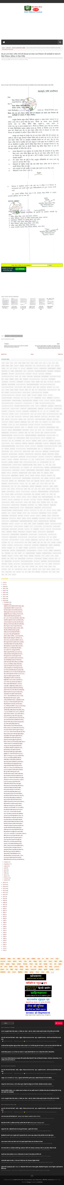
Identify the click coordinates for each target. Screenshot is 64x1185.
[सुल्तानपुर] (34, 972)
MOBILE (46, 478)
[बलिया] (52, 964)
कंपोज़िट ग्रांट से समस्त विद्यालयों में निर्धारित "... (12, 632)
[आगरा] (25, 959)
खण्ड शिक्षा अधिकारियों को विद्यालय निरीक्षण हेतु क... (13, 827)
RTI (55, 518)
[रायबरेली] (24, 969)
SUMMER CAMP (27, 545)
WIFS (3, 566)
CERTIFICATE (56, 397)
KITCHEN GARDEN (44, 462)
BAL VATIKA (57, 381)
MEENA (51, 472)
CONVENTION (11, 411)
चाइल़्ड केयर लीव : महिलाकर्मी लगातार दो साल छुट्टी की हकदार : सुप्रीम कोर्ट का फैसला (19, 1129)
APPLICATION (37, 376)
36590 (36, 363)
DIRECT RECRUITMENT (40, 419)
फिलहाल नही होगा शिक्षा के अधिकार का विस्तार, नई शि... (14, 628)
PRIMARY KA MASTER (14, 507)
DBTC (3, 416)
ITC (29, 459)
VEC (2, 561)
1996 (4, 926)
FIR (57, 435)
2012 (4, 894)
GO (13, 440)
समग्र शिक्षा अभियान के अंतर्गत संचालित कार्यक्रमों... (13, 819)
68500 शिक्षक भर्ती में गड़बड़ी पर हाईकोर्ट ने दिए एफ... (13, 735)
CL (33, 403)
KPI (50, 462)
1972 (4, 948)
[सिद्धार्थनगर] (23, 972)
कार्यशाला (50, 566)
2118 (4, 582)
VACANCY (45, 558)
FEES (42, 432)
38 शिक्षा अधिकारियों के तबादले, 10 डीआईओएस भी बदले (14, 699)
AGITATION (4, 371)
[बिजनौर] (18, 967)
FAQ (33, 432)
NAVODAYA (4, 483)
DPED (29, 422)
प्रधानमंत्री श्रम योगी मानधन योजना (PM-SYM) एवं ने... (14, 795)
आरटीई (45, 566)
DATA (44, 414)
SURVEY (50, 545)
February (6, 878)
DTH (50, 422)
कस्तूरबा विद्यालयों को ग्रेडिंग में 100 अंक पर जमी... (13, 608)
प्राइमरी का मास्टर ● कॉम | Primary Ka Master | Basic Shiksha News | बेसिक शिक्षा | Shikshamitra (34, 1179)
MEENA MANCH (14, 475)
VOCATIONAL (17, 563)
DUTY (53, 422)
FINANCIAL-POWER (51, 435)
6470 (50, 363)
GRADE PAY (28, 440)
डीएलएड (25, 569)
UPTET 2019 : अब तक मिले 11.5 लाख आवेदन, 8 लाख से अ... (15, 833)
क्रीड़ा (9, 569)
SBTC (25, 523)
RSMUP (48, 518)
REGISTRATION (13, 515)
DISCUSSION (5, 422)
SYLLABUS (9, 547)
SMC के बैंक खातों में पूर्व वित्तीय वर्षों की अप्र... (12, 723)
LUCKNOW (26, 467)
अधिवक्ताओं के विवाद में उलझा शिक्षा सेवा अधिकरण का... (14, 849)
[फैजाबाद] (33, 964)
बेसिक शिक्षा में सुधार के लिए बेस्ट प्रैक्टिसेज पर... (12, 851)
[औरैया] (49, 959)
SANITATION (5, 523)
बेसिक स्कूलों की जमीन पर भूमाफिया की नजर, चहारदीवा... (14, 642)
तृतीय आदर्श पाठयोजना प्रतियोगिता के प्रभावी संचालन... (14, 761)
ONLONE (18, 491)
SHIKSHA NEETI (50, 531)
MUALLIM (37, 480)
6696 (53, 363)
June (5, 870)
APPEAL (24, 376)
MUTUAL (42, 480)
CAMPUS (40, 395)
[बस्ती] (57, 964)
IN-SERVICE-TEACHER (54, 451)
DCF (9, 416)
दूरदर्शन (29, 569)
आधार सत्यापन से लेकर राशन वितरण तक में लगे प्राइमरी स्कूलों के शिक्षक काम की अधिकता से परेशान (22, 1141)
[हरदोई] (49, 972)
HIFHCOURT (33, 446)
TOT (24, 553)
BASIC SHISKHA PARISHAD (8, 387)
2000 (4, 918)
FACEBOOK (21, 432)
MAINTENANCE (15, 470)
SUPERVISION (35, 545)
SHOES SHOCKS (41, 537)
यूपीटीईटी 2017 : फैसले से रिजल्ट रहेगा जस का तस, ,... (14, 753)
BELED (34, 387)
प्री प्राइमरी (18, 571)
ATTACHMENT (52, 379)
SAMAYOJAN (52, 521)
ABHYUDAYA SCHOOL (41, 365)
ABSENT (3, 368)
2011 (4, 896)
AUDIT (33, 381)
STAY (45, 542)
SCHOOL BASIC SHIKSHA (55, 523)
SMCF (51, 539)
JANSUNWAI (4, 462)
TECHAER (45, 550)
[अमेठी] (15, 959)
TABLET (20, 547)
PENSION (35, 497)
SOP (9, 542)
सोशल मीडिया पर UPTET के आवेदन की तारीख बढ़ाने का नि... (15, 671)
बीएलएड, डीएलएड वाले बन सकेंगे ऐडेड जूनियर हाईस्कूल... (14, 733)
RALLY (9, 513)
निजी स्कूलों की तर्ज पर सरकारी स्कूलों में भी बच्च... (13, 655)
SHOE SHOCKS (5, 537)
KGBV (21, 462)
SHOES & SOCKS (13, 537)
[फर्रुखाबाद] (21, 964)
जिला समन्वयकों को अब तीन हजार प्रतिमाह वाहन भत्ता (13, 775)
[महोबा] (47, 967)
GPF (23, 440)
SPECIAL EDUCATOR (19, 542)
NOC (8, 488)
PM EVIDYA (39, 499)
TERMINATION (57, 550)
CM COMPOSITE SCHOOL (7, 405)
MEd (42, 472)
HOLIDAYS (12, 448)
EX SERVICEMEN (49, 430)
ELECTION (30, 427)
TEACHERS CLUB (41, 547)
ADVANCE (36, 368)
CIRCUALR (52, 400)
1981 (4, 942)
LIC (43, 464)
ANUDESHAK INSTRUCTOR (8, 376)
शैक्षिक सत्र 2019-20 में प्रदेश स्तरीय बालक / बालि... (13, 835)
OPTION (7, 494)
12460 (7, 363)
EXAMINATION (5, 432)
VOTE (43, 563)
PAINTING (37, 494)
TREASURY (10, 555)
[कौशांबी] (22, 961)
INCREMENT (21, 454)
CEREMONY (49, 397)
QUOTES (54, 510)
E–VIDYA (10, 424)
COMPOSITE (23, 408)
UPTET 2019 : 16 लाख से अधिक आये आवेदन (12, 811)
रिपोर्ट (50, 571)
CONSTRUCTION (57, 408)
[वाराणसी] (48, 969)
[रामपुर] (18, 969)
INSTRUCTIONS (14, 456)
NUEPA (43, 488)
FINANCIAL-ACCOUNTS (18, 435)
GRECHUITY (57, 440)
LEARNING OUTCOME (27, 464)
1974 (4, 946)
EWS (44, 430)
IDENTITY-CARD (26, 451)
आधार (36, 566)
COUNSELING (25, 411)
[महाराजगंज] (43, 967)
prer (36, 505)
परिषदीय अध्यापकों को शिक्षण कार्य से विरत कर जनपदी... (14, 821)
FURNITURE (48, 438)
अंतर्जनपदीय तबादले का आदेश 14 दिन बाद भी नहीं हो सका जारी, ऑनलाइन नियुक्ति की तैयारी (20, 1160)
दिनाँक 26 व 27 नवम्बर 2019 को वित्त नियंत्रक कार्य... (13, 767)
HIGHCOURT (40, 446)
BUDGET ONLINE (26, 392)
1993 (4, 930)
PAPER (51, 494)
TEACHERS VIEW (5, 550)
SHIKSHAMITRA (23, 534)
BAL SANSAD (50, 381)
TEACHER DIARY (32, 547)
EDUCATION (37, 424)
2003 (4, 912)
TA (16, 547)
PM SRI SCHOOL (19, 502)
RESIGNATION (12, 518)
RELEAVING (20, 515)
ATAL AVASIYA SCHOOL (34, 379)
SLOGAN (22, 539)
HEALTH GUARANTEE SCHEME (18, 47)
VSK (46, 563)
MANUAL (9, 472)
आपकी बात (41, 566)
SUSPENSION (57, 545)
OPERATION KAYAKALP (43, 491)
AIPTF (25, 371)
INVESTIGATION (23, 459)
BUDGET (7, 392)
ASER (21, 379)
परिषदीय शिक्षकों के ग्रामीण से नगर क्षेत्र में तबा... (12, 677)
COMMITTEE (43, 405)
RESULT (24, 518)
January (6, 880)
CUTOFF (16, 414)
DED (13, 416)
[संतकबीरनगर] (6, 972)
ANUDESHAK (48, 373)
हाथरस (52, 972)
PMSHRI (26, 502)
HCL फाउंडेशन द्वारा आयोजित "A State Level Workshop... (15, 705)
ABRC (48, 365)
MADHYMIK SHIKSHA (6, 470)
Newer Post (3, 354)
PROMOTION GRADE (46, 507)
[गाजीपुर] (27, 961)
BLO (58, 387)
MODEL (58, 478)
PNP (30, 502)
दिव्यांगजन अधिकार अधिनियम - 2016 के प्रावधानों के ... (14, 636)
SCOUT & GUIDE (38, 526)
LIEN (47, 464)
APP (20, 376)
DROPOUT (45, 422)
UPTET (12, 558)
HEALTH (59, 443)
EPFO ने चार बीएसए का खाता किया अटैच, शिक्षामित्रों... (13, 813)
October (6, 862)
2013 (4, 892)
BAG (45, 381)
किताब (54, 566)
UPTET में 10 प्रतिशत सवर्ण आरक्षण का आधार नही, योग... (14, 717)
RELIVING (32, 515)
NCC (30, 483)
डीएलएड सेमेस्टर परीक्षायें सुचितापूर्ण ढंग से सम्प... (12, 853)
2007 (4, 904)
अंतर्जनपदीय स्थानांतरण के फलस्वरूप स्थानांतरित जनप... (14, 825)
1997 (4, 924)
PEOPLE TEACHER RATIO (47, 497)
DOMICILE (17, 422)
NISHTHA (32, 486)
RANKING (14, 513)
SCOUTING (20, 529)
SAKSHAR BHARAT (14, 521)
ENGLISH (10, 430)
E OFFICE (58, 422)
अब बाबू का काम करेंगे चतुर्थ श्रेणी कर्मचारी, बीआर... (13, 745)
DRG (40, 422)
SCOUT (31, 526)
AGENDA (59, 368)
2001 (4, 916)
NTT (39, 488)
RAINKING (4, 513)
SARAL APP (17, 523)
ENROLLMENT (26, 430)
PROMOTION (38, 507)
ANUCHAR (35, 373)
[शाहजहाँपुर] (54, 969)
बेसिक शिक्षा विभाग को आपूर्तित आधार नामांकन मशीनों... (13, 831)
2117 (4, 584)
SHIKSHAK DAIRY (5, 534)
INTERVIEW (16, 459)
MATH (30, 472)
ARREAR (6, 379)
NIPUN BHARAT (25, 486)
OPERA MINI (34, 491)
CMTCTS (37, 405)
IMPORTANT (45, 451)
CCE (25, 397)
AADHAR (22, 365)
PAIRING (43, 494)
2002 (4, 914)
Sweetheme (39, 1182)
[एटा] (44, 959)
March (5, 876)
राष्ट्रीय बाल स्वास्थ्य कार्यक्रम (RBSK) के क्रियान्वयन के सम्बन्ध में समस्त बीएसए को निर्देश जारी (21, 1154)
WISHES (7, 566)
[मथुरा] (37, 967)
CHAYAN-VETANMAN (16, 400)
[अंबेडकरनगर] (6, 959)
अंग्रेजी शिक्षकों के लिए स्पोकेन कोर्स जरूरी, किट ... (13, 737)
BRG (36, 389)
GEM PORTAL (5, 440)
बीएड (29, 571)
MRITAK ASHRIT (21, 480)
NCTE (46, 483)
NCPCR (41, 483)
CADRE (28, 395)
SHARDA (35, 531)
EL (26, 427)
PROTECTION (33, 510)
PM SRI (12, 502)
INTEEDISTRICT (48, 456)
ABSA (52, 365)
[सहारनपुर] (16, 972)
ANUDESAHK (41, 373)
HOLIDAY (7, 448)
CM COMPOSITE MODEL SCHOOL (47, 403)
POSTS (48, 502)
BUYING (24, 395)
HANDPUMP (46, 443)
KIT (38, 462)
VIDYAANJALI (37, 561)
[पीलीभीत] (4, 964)
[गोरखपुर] (37, 961)
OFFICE (53, 488)
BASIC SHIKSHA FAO (21, 384)
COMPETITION (58, 405)
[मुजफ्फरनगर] (60, 967)
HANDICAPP (31, 443)
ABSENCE (57, 365)
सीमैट (10, 574)
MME (42, 478)
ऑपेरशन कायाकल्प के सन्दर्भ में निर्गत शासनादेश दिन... (13, 725)
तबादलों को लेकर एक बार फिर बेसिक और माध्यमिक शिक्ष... (14, 689)
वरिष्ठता (54, 571)
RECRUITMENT (5, 515)
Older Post (60, 354)
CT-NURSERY (52, 411)
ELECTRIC (36, 427)
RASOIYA (19, 513)
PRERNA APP (46, 505)
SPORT (29, 542)
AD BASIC (23, 368)
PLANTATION (17, 499)
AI (9, 371)
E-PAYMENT (4, 424)
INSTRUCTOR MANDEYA (31, 456)
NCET (38, 483)
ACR (11, 368)
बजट (23, 571)
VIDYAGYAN (43, 561)
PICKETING (4, 499)
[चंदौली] (42, 961)
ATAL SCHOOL (44, 379)
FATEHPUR (37, 432)
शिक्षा (6, 574)
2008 (4, 902)
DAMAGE (39, 414)
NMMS (51, 486)
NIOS (19, 486)
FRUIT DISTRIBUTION (35, 438)
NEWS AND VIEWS (6, 486)
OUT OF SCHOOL (18, 494)
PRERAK (40, 505)
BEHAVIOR (29, 387)
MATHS (34, 472)
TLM (16, 553)
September (6, 864)
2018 (4, 882)
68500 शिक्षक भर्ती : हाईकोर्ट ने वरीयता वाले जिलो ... (13, 693)
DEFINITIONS (26, 416)
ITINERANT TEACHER (39, 459)
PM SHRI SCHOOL (6, 502)
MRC (16, 480)
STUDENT (4, 545)
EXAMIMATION (57, 430)
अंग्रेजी (27, 566)
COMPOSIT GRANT (15, 408)
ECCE (17, 424)
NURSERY (48, 488)
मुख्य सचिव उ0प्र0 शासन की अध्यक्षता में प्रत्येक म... (13, 837)
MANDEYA (47, 470)
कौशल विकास (4, 569)
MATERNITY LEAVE (23, 472)
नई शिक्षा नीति (34, 569)
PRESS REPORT (5, 507)
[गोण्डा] (32, 961)
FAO (29, 432)
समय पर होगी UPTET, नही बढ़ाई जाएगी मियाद (12, 649)
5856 (44, 363)
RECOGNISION (34, 513)
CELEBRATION (37, 397)
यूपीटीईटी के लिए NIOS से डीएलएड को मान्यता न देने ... (14, 614)
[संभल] (10, 972)
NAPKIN (47, 480)
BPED (26, 389)
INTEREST (4, 459)
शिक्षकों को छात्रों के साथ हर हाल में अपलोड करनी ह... (13, 691)
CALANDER (34, 395)
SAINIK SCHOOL (5, 521)
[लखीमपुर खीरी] (37, 969)
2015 (4, 888)
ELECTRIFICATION (51, 427)
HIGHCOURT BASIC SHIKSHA (50, 446)
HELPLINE (27, 446)
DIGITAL (7, 419)
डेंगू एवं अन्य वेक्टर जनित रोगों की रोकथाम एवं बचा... (13, 799)
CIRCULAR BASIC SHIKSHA (8, 403)
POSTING (43, 502)
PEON (39, 497)
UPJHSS (56, 555)
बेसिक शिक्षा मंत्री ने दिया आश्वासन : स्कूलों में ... (12, 697)
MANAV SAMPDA (40, 470)
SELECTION (48, 529)
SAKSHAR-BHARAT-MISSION (26, 521)
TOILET (19, 553)
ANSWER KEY (28, 373)
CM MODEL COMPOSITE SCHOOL (22, 405)
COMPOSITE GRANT (32, 408)
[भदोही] (28, 967)
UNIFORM (31, 555)
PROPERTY (26, 510)
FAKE (26, 432)
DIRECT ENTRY (30, 419)
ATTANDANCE (5, 381)
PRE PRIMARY (24, 505)
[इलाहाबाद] (36, 959)
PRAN (56, 502)
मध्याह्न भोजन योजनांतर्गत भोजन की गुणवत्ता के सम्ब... (13, 665)
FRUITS (43, 438)
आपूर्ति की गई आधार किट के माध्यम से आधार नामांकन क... (14, 801)
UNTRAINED (37, 555)
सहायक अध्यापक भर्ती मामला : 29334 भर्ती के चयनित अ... (14, 713)
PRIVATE (22, 507)
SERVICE (15, 531)
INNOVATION (38, 454)
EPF (36, 430)
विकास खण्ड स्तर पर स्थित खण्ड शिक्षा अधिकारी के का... (14, 785)
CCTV (32, 397)
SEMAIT (3, 531)
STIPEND (53, 542)
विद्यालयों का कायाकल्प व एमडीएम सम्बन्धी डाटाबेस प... (13, 823)
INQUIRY (44, 454)
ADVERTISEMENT (51, 368)
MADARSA (47, 467)
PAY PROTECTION (6, 497)
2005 (4, 908)
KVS (53, 462)
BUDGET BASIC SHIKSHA (15, 392)
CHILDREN (35, 400)
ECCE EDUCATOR (23, 424)
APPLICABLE (30, 376)
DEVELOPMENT (52, 416)
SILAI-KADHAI (5, 539)
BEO (38, 387)
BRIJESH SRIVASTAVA (52, 389)
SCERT (29, 523)
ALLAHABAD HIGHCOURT (40, 371)
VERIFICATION (8, 561)
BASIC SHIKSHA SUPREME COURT (47, 384)
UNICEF (25, 555)
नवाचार (39, 569)
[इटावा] (30, 959)
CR (38, 411)
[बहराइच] (62, 964)
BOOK (12, 389)
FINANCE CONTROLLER (7, 435)
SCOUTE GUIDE (13, 529)
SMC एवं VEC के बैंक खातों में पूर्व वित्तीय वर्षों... (12, 634)
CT (47, 411)
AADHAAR (16, 365)
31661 (32, 363)
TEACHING (12, 550)
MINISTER (43, 475)
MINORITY (49, 475)
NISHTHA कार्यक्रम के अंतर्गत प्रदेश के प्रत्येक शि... (13, 769)
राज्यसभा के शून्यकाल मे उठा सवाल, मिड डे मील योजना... (14, 622)
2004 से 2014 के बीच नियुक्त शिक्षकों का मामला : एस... (14, 815)
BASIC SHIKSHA (11, 384)
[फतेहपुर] (15, 964)
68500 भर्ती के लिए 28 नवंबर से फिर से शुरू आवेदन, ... (13, 715)
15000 (11, 363)
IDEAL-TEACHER (5, 451)
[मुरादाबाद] (4, 969)
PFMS (58, 497)
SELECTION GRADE (56, 529)
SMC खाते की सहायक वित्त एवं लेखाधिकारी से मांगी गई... (14, 719)
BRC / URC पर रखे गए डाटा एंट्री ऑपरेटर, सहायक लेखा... (14, 618)
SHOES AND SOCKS (32, 537)
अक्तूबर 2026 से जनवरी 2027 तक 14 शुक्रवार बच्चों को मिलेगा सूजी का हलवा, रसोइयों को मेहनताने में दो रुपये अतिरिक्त (26, 1078)
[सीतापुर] (28, 972)
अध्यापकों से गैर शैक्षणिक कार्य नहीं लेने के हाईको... (12, 787)
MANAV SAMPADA (31, 470)
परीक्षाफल (48, 569)
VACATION (51, 558)
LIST (50, 464)
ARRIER (16, 379)
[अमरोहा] (11, 959)
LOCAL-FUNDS (5, 467)
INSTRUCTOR (22, 456)
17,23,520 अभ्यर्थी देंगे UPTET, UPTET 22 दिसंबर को (14, 711)
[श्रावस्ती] (59, 969)
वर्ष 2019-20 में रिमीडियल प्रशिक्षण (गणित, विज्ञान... (13, 663)
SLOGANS (27, 539)
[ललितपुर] (42, 969)
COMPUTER (40, 408)
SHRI (48, 537)
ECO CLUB (31, 424)
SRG (38, 542)
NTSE (36, 488)
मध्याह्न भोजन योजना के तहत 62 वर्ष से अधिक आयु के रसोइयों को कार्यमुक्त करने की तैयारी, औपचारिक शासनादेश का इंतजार (26, 1084)
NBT (26, 483)
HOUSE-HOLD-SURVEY (32, 448)
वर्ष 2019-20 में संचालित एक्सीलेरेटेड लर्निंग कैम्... (13, 757)
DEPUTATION (44, 416)
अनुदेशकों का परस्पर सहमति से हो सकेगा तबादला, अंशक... (14, 606)
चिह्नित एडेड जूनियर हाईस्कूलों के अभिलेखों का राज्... (13, 637)
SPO (26, 542)
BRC (33, 389)
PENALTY (29, 497)
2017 (4, 884)
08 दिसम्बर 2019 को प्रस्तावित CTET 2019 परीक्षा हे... (14, 807)
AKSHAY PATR (30, 371)
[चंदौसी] (47, 961)
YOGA (15, 566)
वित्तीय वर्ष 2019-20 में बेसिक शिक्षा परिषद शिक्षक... (13, 647)
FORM (27, 438)
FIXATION (10, 438)
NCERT (33, 483)
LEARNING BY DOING (6, 464)
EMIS (57, 427)
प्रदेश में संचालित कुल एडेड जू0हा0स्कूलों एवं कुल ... (13, 763)
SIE (51, 537)
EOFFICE (32, 430)
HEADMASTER (53, 443)
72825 (11, 365)
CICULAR (41, 400)
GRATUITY (51, 440)
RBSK (29, 513)
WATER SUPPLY (56, 563)
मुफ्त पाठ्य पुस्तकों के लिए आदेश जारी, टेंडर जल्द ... (13, 707)
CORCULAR (18, 411)
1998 (4, 922)
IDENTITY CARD (17, 451)
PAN (47, 494)
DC (6, 416)
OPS (3, 494)
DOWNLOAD (23, 422)
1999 (4, 920)
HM (2, 448)
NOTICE (13, 488)
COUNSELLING (33, 411)
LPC (22, 467)
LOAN (54, 464)
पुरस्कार (58, 569)
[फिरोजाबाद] (28, 964)
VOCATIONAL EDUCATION (27, 563)
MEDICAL (46, 472)
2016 (4, 886)
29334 (23, 363)
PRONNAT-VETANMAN (18, 510)
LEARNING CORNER (17, 464)
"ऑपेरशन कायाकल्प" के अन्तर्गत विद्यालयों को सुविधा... (13, 743)
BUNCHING (18, 395)
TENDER (50, 550)
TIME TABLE (7, 553)
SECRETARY (36, 529)
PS (38, 510)
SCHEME (34, 523)
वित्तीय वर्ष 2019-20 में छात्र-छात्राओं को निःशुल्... (13, 841)
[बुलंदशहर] (24, 967)
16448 (15, 363)
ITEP (33, 459)
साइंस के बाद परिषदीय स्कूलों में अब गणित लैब (12, 675)
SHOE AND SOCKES (42, 534)
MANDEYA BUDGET (55, 470)
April (5, 874)
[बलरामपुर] (48, 964)
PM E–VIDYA (33, 499)
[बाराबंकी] (13, 967)
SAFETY (59, 518)
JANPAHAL (57, 459)
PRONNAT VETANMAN (7, 510)
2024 (4, 590)
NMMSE (56, 486)
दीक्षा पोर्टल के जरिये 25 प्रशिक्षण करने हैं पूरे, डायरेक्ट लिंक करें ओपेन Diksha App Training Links (22, 1122)
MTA (32, 480)
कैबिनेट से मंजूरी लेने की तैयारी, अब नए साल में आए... (13, 652)
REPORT (49, 515)
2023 (4, 592)
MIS (54, 475)
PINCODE (10, 499)
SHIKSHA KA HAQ (42, 531)
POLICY (34, 502)
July (5, 868)
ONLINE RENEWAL (11, 491)
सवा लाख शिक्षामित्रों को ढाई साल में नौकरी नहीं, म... (13, 659)
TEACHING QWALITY (31, 550)
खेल (12, 569)
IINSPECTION (38, 451)
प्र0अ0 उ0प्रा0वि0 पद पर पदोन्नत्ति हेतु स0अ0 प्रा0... (13, 667)
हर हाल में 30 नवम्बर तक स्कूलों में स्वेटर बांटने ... (12, 781)
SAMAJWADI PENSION (43, 521)
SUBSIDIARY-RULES (18, 545)
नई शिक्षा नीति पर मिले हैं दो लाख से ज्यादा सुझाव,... (13, 783)
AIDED (12, 371)
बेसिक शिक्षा (38, 571)
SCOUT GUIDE (56, 526)
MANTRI (4, 472)
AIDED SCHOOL (18, 371)
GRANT (39, 440)
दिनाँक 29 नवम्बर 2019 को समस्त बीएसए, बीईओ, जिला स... (14, 741)
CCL (28, 397)
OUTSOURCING (27, 494)
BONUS (7, 389)
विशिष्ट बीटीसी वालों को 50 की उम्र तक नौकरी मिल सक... (14, 859)
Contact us (59, 1023)
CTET (58, 411)
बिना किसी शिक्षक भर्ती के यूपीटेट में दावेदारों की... (12, 749)
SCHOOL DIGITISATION (7, 526)
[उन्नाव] (40, 959)
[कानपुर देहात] (6, 961)
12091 (3, 363)
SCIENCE (26, 526)
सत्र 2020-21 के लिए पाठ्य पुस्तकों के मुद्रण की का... (13, 701)
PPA (52, 502)
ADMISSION (29, 368)
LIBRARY (39, 464)
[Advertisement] (32, 26)
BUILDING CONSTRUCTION (8, 395)
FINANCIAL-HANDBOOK (30, 435)
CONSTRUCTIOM (48, 408)
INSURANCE (41, 456)
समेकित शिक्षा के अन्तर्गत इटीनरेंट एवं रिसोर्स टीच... (13, 759)
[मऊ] (32, 967)
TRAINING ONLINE (57, 553)
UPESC (43, 555)
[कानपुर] (59, 959)
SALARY (35, 521)
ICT (53, 448)
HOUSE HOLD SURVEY (21, 448)
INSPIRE (56, 454)
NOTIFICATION (19, 488)
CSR (44, 411)
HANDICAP (24, 443)
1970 (4, 950)
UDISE (21, 555)
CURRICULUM (5, 414)
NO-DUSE (4, 488)
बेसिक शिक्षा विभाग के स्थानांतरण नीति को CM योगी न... (13, 646)
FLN (14, 438)
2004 (4, 910)
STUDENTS (10, 545)
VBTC (56, 558)
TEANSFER (40, 550)
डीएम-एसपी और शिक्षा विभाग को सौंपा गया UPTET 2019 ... (14, 673)
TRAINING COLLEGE (46, 553)
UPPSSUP (4, 558)
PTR (44, 510)
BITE (54, 387)
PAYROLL (24, 497)
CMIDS (32, 405)
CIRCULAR (8, 47)
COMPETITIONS (5, 408)
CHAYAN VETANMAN (6, 400)
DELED (31, 416)
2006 (4, 906)
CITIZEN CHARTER (27, 403)
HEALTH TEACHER (20, 446)
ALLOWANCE (50, 371)
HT (42, 448)
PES (55, 497)
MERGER (32, 475)
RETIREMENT (35, 518)
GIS (10, 440)
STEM (49, 542)
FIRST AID (4, 438)
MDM (38, 472)
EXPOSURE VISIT (13, 432)
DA (35, 414)
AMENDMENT (58, 371)
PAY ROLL (13, 497)
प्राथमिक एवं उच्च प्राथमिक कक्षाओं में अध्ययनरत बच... (14, 657)
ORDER (11, 494)
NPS (29, 488)
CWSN (32, 414)
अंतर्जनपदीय (32, 566)
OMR (57, 488)
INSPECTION (50, 454)
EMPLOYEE (4, 430)
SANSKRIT (11, 523)
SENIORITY (9, 531)
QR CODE (49, 510)
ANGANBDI (11, 373)
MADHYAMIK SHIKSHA (55, 467)
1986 (4, 938)
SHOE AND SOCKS (52, 534)
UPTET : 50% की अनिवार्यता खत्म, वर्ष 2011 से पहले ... (14, 695)
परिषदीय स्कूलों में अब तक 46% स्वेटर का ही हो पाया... (13, 612)
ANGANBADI (4, 373)
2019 (4, 600)
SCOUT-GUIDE (5, 529)
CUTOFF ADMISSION (24, 414)
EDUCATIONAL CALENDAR (7, 427)
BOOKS (16, 389)
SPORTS (34, 542)
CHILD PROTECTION (27, 400)
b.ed (42, 381)
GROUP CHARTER (5, 443)
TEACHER (26, 547)
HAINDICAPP (18, 443)
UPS (8, 558)
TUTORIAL (16, 555)
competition (50, 405)
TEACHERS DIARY (50, 547)
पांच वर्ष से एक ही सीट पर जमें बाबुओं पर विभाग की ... (13, 847)
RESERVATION (5, 518)
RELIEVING (26, 515)
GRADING (34, 440)
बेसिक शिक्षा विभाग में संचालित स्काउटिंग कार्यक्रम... (13, 803)
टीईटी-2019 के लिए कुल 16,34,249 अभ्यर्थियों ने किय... (14, 755)
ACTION (15, 368)
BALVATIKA (4, 384)
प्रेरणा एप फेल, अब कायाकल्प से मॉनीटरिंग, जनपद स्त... (13, 640)
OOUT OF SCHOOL (25, 491)
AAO (34, 365)
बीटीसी (33, 571)
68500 (3, 365)
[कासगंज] (11, 961)
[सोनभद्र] (40, 972)
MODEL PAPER (5, 480)
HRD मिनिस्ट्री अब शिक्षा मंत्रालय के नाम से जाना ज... (13, 809)
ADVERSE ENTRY (43, 368)
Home (3, 47)
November (6, 604)
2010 (4, 898)
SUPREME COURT (44, 545)
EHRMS (22, 427)
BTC (3, 392)
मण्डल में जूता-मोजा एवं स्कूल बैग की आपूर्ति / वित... (13, 839)
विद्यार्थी (58, 571)
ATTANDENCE (12, 381)
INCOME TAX (5, 454)
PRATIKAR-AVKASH (6, 505)
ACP (8, 368)
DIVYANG (11, 422)
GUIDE (12, 443)
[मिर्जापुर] (53, 967)
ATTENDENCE (27, 381)
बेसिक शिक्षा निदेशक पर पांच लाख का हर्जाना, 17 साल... (13, 855)
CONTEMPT (4, 411)
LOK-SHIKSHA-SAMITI (15, 467)
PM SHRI (52, 499)
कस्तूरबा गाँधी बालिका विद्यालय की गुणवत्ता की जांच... (13, 765)
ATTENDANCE (20, 381)
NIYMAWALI (45, 486)
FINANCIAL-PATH (41, 435)
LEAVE (35, 464)
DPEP (33, 422)
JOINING (11, 462)
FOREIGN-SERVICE (21, 438)
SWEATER (4, 547)
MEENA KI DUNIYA (6, 475)
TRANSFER (4, 555)
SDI (31, 529)
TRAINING (38, 553)
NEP (53, 483)
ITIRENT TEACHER (50, 459)
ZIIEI (23, 566)
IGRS (33, 451)
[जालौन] (57, 961)
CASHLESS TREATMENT (7, 397)
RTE (52, 518)
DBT (61, 414)
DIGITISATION (14, 419)
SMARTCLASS (42, 539)
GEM (54, 438)
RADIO (59, 510)
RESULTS (29, 518)
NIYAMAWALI (38, 486)
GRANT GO (44, 440)
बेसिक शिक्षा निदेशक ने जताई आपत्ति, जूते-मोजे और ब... (13, 817)
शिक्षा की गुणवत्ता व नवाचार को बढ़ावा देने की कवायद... (13, 626)
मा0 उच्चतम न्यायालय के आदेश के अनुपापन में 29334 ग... (14, 729)
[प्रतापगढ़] (10, 964)
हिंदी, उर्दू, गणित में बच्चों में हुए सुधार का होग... (12, 771)
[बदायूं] (38, 964)
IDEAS (11, 451)
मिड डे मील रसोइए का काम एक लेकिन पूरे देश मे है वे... (13, 610)
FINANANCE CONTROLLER (50, 432)
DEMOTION (37, 416)
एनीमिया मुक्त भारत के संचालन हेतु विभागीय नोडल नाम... (14, 829)
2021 (4, 596)
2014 (4, 890)
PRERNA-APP (53, 505)
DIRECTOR (49, 419)
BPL (30, 389)
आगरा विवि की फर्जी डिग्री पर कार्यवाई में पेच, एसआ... (13, 747)
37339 (40, 363)
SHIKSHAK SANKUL (15, 534)
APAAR (16, 376)
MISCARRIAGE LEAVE (6, 478)
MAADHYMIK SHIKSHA (38, 467)
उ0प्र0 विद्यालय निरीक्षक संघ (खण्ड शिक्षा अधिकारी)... (13, 643)
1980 (4, 944)
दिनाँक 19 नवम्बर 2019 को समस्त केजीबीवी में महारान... (14, 845)
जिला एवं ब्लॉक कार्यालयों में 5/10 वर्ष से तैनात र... (12, 789)
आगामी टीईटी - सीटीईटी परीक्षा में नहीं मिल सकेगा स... (13, 685)
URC (16, 558)
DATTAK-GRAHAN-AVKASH (52, 414)
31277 (28, 363)
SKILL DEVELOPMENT (14, 539)
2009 (4, 900)
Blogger (29, 1182)
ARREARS (12, 379)
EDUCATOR (17, 427)
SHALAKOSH (28, 531)
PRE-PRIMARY (31, 505)
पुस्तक (3, 571)
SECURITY (42, 529)
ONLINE (3, 491)
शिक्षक (3, 574)
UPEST (52, 555)
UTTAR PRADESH (38, 558)
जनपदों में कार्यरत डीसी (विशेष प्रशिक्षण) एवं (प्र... (12, 791)
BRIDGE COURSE (42, 389)
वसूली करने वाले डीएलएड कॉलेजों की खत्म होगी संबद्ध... (13, 687)
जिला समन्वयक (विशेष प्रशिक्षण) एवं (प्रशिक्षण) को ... (13, 797)
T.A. (14, 547)
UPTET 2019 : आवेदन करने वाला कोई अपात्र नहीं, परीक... (14, 731)
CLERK (37, 403)
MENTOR (27, 475)
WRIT (11, 566)
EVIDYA (39, 430)
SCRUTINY (27, 529)
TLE (12, 553)
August (5, 866)
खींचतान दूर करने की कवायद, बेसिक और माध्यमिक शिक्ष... (14, 624)
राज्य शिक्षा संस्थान (44, 571)
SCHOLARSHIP (40, 523)
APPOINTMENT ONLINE (55, 376)
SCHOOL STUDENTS (18, 526)
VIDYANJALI (4, 563)
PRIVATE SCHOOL (29, 507)
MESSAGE (38, 475)
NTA (32, 488)
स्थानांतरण (14, 574)
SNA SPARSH (56, 539)
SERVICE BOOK (21, 531)
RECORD (49, 513)
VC (59, 558)
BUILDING (45, 392)
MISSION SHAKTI (36, 478)
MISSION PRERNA (26, 478)
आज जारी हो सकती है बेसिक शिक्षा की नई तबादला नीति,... (14, 669)
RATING (24, 513)
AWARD (37, 381)
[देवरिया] (62, 961)
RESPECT (19, 518)
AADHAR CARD (28, 365)
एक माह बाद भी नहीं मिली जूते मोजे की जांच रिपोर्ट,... (13, 857)
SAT (22, 523)
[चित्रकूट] (53, 961)
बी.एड (26, 571)
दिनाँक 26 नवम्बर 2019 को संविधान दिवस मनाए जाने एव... (14, 727)
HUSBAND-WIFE (47, 448)
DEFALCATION (18, 416)
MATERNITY (15, 472)
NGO (12, 486)
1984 (4, 940)
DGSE (58, 416)
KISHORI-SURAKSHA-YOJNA (30, 462)
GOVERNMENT (18, 440)
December (6, 602)
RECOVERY (55, 513)
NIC (15, 486)
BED (25, 387)
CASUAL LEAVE (16, 397)
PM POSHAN (46, 499)
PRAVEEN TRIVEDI (15, 505)
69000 (7, 365)
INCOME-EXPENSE (13, 454)
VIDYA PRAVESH (16, 561)
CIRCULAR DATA (18, 403)
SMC (47, 539)
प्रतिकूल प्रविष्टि (8, 571)
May (5, 872)
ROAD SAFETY (42, 518)
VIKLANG (10, 563)
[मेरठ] (9, 969)
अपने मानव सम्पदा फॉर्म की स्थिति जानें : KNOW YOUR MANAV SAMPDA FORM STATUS (20, 1116)
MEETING (22, 475)
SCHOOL (47, 523)
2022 (4, 594)
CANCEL (45, 395)
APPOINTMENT (45, 376)
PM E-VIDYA (26, 499)
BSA (59, 389)
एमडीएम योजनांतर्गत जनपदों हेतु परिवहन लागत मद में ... (13, 653)
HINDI (60, 446)
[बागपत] (7, 967)
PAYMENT (19, 497)
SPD (12, 542)
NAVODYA (22, 483)
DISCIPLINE (55, 419)
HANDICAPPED (38, 443)
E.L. (14, 424)
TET (3, 553)
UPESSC (47, 555)
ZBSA (19, 566)
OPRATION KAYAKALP (54, 491)
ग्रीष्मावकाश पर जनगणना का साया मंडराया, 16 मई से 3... (14, 779)
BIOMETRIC (43, 387)
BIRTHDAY (49, 387)
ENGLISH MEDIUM (17, 430)
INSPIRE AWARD (5, 456)
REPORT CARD (55, 515)
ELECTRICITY (42, 427)
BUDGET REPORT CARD (37, 392)
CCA (22, 397)
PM (22, 499)
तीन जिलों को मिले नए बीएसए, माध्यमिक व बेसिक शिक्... (13, 773)
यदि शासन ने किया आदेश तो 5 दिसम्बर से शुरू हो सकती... (14, 721)
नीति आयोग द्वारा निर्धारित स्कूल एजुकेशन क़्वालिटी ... (13, 751)
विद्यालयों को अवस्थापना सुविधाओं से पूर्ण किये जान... (13, 739)
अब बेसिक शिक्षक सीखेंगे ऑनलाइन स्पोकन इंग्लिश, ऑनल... (14, 709)
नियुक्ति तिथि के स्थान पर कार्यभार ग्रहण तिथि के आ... (13, 679)
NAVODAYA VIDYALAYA (13, 483)
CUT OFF (11, 414)
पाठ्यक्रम (53, 569)
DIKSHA (20, 419)
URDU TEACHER (21, 558)
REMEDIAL (38, 515)
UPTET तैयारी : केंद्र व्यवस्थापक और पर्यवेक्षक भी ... (13, 681)
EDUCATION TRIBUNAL (47, 424)
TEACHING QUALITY (21, 550)
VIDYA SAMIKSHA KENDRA (27, 561)
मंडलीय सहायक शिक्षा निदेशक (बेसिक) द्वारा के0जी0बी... (13, 661)
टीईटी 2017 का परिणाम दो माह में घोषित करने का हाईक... (14, 777)
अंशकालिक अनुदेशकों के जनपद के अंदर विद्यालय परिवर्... (14, 620)
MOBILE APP (52, 478)
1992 (4, 932)
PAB (33, 494)
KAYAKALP (16, 462)
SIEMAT (54, 537)
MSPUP (28, 480)
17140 (19, 363)
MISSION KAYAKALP (16, 478)
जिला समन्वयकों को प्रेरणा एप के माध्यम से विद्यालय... (13, 793)
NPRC (25, 488)
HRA (39, 448)
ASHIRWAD (25, 379)
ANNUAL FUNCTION (19, 373)
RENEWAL (44, 515)
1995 (4, 928)
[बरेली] (42, 964)
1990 (4, 934)
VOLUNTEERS (37, 563)
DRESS (36, 422)
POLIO (38, 502)
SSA (42, 542)
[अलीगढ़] (21, 959)
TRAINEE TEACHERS (30, 553)
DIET (3, 419)
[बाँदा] (3, 967)
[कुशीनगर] (17, 961)
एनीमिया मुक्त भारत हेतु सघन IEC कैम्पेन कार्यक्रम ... (13, 805)
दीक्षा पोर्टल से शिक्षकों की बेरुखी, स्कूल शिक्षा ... (12, 630)
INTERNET (10, 459)
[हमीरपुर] (45, 972)
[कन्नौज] (54, 959)
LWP (31, 467)
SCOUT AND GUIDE (47, 526)
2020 (4, 598)
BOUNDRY (21, 389)
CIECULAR (46, 400)
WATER (50, 563)
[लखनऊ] (29, 969)
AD (19, 368)
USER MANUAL (29, 558)
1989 (4, 936)
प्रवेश (14, 571)
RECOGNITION (42, 513)
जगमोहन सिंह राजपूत (18, 569)
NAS (52, 480)
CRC (41, 411)
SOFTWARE (4, 542)
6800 (57, 363)
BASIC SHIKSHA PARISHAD (33, 384)
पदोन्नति (43, 569)
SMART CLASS (34, 539)
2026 (4, 586)
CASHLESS (50, 395)
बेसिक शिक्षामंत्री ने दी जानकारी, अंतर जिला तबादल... (13, 703)
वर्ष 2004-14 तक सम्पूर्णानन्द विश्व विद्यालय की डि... (13, 843)
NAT (55, 480)
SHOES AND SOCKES (22, 537)
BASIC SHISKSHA (18, 387)
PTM (41, 510)
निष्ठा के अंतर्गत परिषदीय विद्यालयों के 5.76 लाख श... (13, 683)
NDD (50, 483)
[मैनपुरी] (13, 969)
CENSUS (44, 397)
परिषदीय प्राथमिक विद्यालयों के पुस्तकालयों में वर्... (13, 616)
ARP (3, 379)
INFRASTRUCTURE (29, 454)
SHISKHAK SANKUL (33, 534)
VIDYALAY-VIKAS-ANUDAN (54, 561)
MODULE (11, 480)
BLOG (3, 389)
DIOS (25, 419)
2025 (4, 588)
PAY (54, 494)
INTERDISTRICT (57, 456)
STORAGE (59, 542)
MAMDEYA (23, 470)
